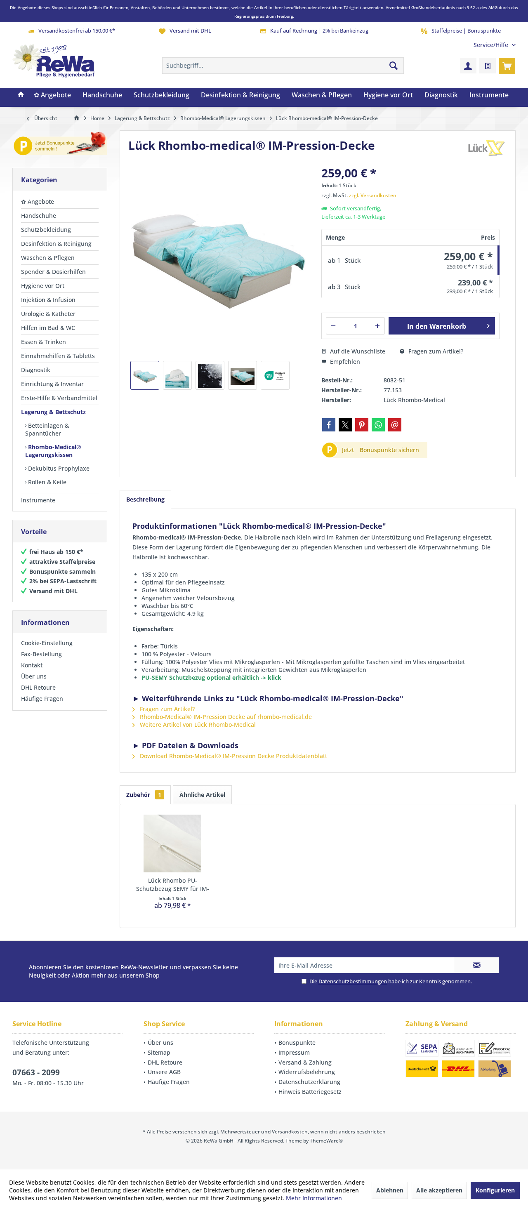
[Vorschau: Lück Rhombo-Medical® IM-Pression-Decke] (144, 375)
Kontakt (31, 665)
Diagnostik (35, 370)
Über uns (34, 676)
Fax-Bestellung (41, 654)
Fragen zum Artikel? (435, 351)
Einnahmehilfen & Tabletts (58, 356)
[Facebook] (328, 424)
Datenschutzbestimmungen (352, 981)
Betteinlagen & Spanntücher (47, 429)
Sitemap (159, 1052)
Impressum (294, 1052)
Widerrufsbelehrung (306, 1072)
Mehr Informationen (314, 1198)
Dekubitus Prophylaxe (58, 468)
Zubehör (143, 795)
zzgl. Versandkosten (372, 195)
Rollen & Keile (46, 482)
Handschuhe (38, 215)
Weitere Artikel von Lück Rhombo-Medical (197, 724)
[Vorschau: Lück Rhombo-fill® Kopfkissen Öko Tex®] (275, 375)
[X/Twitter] (345, 424)
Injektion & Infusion (48, 300)
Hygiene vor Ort (42, 286)
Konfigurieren (495, 1190)
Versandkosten (290, 1131)
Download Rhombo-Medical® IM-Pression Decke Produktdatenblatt (232, 756)
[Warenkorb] (507, 65)
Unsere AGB (164, 1072)
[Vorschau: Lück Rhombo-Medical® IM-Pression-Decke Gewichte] (177, 375)
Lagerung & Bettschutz (53, 412)
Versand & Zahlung (305, 1062)
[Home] (21, 95)
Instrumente (38, 500)
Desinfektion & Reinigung (56, 243)
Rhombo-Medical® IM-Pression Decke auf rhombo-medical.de (225, 717)
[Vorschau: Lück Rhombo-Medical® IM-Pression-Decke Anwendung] (242, 375)
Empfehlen (344, 361)
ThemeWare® (326, 1140)
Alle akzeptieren (439, 1190)
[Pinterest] (361, 424)
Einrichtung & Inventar (52, 384)
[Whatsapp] (378, 424)
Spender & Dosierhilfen (53, 272)
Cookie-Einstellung (47, 643)
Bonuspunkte (297, 1042)
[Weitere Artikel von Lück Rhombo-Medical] (486, 148)
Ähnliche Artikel (202, 795)
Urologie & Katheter (48, 314)
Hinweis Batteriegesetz (310, 1092)
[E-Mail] (394, 424)
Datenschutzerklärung (309, 1082)
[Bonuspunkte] (59, 145)
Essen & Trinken (43, 342)
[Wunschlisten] (487, 65)
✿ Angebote (37, 201)
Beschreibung (145, 499)
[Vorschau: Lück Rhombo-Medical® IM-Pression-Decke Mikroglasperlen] (210, 375)
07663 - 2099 (36, 1072)
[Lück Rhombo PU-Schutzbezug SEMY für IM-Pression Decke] (172, 843)
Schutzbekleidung (46, 229)
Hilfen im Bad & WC (48, 328)
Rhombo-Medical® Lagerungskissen (53, 451)
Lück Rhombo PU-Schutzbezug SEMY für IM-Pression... (172, 884)
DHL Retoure (38, 687)
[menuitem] (491, 45)
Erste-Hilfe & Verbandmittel (59, 398)
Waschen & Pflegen (48, 258)
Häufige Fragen (42, 698)
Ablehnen (389, 1190)
